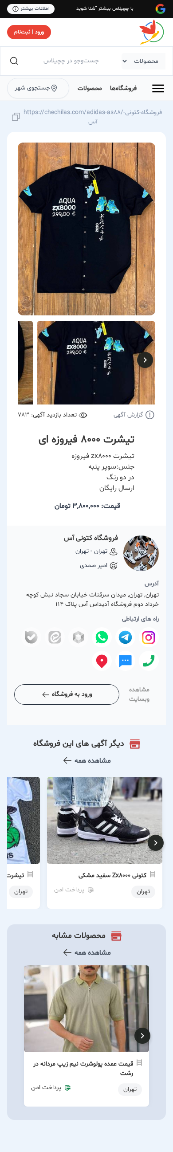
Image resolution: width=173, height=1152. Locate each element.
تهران (130, 1089)
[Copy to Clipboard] (16, 117)
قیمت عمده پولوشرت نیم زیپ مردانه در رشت (83, 1069)
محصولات (90, 88)
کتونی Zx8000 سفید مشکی (112, 875)
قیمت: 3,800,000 (87, 506)
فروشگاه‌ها (123, 88)
